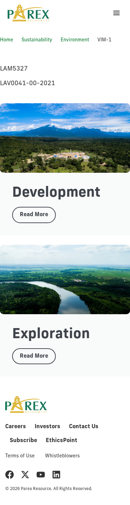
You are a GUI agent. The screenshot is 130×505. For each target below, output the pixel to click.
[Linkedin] (56, 474)
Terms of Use (20, 456)
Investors (47, 427)
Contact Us (83, 427)
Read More (34, 215)
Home (6, 40)
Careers (15, 427)
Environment (75, 40)
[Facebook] (9, 474)
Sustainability (36, 40)
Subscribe (23, 440)
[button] (116, 13)
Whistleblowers (62, 456)
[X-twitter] (25, 474)
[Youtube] (40, 474)
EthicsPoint (61, 440)
